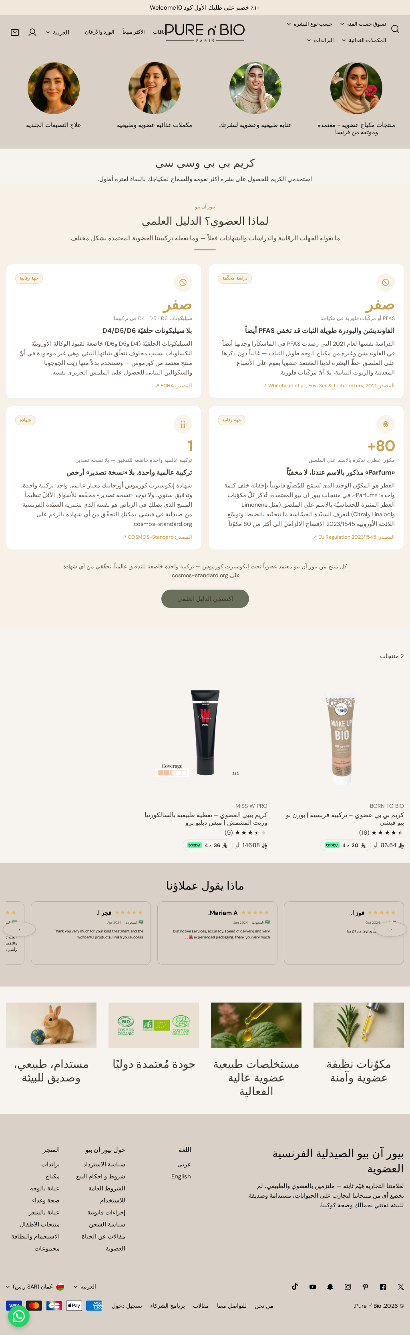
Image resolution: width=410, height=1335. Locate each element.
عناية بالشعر (44, 1212)
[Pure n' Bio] (205, 32)
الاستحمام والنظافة (35, 1236)
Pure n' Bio (368, 1305)
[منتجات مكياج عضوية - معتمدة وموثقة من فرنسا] (356, 88)
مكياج (52, 1176)
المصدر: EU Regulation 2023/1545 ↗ (354, 537)
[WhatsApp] (19, 1316)
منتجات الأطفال (40, 1224)
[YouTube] (313, 1287)
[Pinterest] (365, 1287)
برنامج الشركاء (167, 1305)
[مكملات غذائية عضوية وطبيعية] (155, 88)
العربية (61, 32)
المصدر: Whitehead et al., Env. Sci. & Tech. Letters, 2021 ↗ (329, 386)
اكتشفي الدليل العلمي (205, 599)
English (181, 1176)
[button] (15, 32)
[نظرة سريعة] (294, 786)
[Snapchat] (330, 1287)
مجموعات (47, 1248)
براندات (50, 1164)
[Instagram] (348, 1287)
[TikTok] (295, 1286)
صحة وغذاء (46, 1200)
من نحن (264, 1305)
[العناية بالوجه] (255, 88)
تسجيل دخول (127, 1305)
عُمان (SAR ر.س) (33, 1286)
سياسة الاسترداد (104, 1164)
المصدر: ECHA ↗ (173, 386)
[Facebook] (383, 1287)
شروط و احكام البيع (100, 1176)
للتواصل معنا (232, 1305)
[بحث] (395, 29)
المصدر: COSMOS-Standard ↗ (157, 537)
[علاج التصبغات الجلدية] (54, 88)
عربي (184, 1164)
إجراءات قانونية (106, 1212)
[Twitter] (401, 1287)
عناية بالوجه (45, 1188)
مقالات (201, 1305)
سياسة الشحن (107, 1224)
